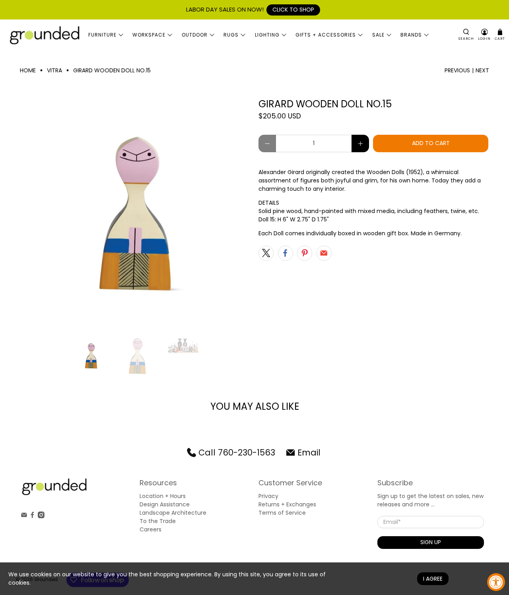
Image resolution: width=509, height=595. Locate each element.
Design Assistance (165, 504)
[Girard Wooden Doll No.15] (135, 214)
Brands (411, 34)
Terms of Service (282, 513)
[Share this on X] (266, 253)
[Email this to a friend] (324, 253)
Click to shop (293, 10)
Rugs (231, 34)
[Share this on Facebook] (285, 253)
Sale (378, 34)
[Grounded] (44, 35)
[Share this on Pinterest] (304, 253)
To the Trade (158, 521)
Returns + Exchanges (287, 504)
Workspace (148, 34)
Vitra (54, 70)
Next (482, 70)
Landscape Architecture (173, 513)
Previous (457, 70)
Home (28, 70)
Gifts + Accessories (325, 34)
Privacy (268, 496)
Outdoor (195, 34)
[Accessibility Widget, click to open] (496, 582)
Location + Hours (163, 496)
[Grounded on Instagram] (41, 516)
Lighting (267, 34)
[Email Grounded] (24, 516)
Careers (150, 529)
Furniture (102, 34)
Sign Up (430, 542)
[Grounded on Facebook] (32, 516)
